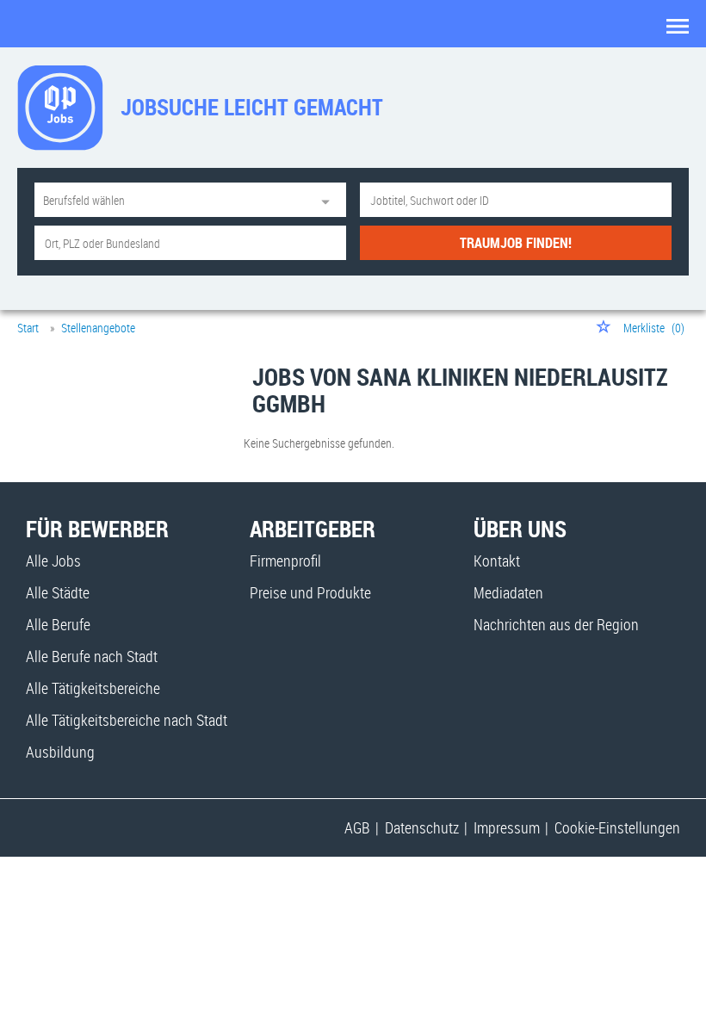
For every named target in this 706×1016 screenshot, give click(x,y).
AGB (357, 827)
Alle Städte (58, 592)
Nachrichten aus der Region (556, 624)
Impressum (507, 827)
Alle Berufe (58, 624)
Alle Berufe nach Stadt (92, 656)
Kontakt (497, 560)
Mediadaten (508, 592)
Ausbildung (60, 751)
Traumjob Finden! (516, 242)
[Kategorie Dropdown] (329, 200)
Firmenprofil (285, 560)
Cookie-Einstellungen (617, 827)
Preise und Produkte (310, 592)
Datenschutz (422, 827)
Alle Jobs (53, 560)
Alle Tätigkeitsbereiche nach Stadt (126, 719)
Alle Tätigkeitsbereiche (93, 688)
